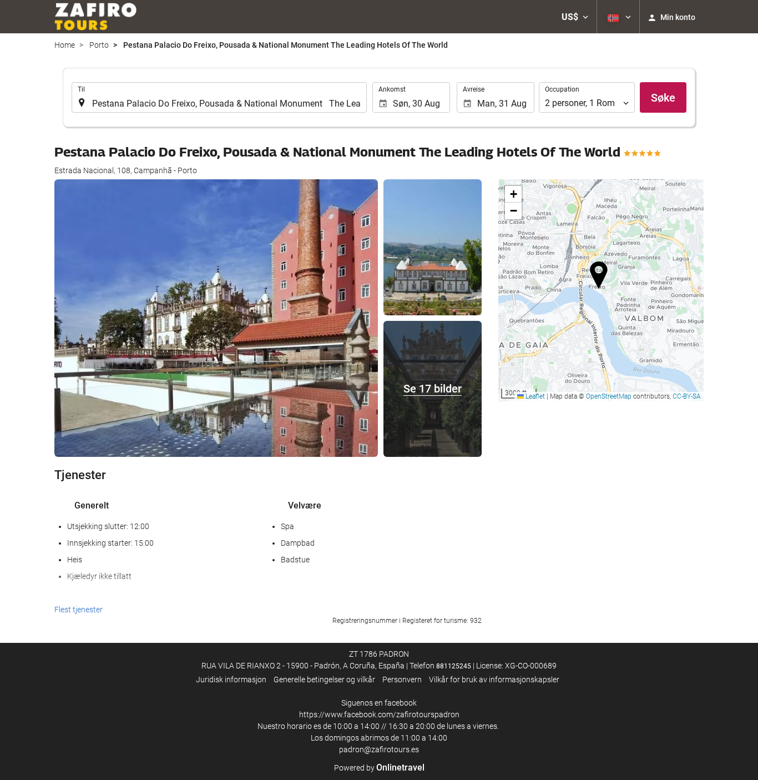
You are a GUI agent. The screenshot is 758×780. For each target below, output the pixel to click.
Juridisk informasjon (231, 679)
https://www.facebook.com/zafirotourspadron (379, 714)
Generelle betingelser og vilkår (324, 679)
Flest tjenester (78, 609)
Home (64, 45)
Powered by (379, 767)
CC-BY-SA (687, 396)
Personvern (402, 679)
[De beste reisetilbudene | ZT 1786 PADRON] (95, 16)
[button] (575, 16)
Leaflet (534, 396)
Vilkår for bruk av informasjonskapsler (494, 679)
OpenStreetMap (608, 396)
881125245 (453, 666)
